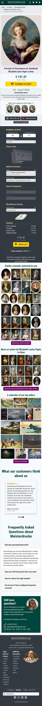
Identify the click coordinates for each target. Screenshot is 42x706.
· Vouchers (15, 668)
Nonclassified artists (19, 7)
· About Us (5, 684)
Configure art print (22, 84)
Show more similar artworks (21, 343)
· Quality (15, 661)
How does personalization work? (17, 545)
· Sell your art (16, 659)
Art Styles (9, 7)
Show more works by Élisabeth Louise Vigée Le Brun (21, 389)
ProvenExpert (15, 509)
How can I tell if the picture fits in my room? (21, 572)
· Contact (5, 659)
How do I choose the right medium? (17, 578)
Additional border (10, 139)
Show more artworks (21, 461)
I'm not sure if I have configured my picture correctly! (20, 586)
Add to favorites (30, 118)
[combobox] (21, 141)
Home (3, 7)
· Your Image (16, 656)
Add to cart (22, 244)
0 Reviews (25, 122)
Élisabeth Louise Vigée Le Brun (12, 9)
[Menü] (2, 3)
